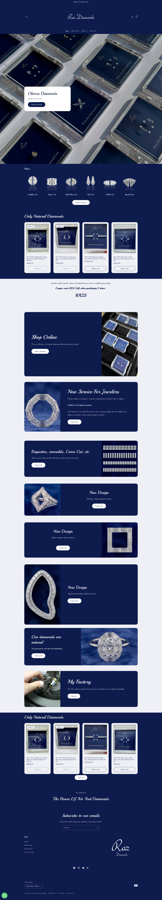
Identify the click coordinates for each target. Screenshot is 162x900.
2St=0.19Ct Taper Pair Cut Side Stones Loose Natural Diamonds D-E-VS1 (124, 258)
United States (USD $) (33, 886)
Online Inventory (36, 104)
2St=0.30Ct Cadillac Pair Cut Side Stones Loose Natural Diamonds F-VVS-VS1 (36, 258)
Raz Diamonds (32, 893)
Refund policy (28, 845)
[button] (26, 16)
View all (81, 778)
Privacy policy (28, 849)
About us (74, 696)
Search (26, 842)
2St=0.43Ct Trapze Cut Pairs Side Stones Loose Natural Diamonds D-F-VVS (66, 258)
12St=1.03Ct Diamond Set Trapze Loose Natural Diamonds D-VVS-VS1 (94, 258)
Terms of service (29, 852)
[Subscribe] (97, 827)
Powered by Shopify (41, 893)
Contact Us (74, 422)
